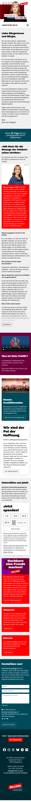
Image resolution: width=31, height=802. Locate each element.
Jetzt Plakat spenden (13, 600)
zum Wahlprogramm (11, 471)
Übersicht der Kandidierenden (15, 417)
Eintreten (9, 652)
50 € (24, 516)
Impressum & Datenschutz (18, 736)
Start (4, 736)
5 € (6, 516)
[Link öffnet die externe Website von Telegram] (14, 3)
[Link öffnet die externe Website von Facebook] (3, 3)
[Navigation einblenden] (28, 25)
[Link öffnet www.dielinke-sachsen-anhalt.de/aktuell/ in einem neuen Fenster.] (17, 3)
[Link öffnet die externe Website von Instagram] (6, 3)
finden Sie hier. (8, 552)
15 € (15, 516)
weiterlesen (7, 324)
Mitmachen (8, 628)
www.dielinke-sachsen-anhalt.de (16, 773)
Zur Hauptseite (15, 740)
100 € (6, 522)
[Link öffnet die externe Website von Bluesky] (12, 3)
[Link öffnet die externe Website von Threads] (9, 3)
